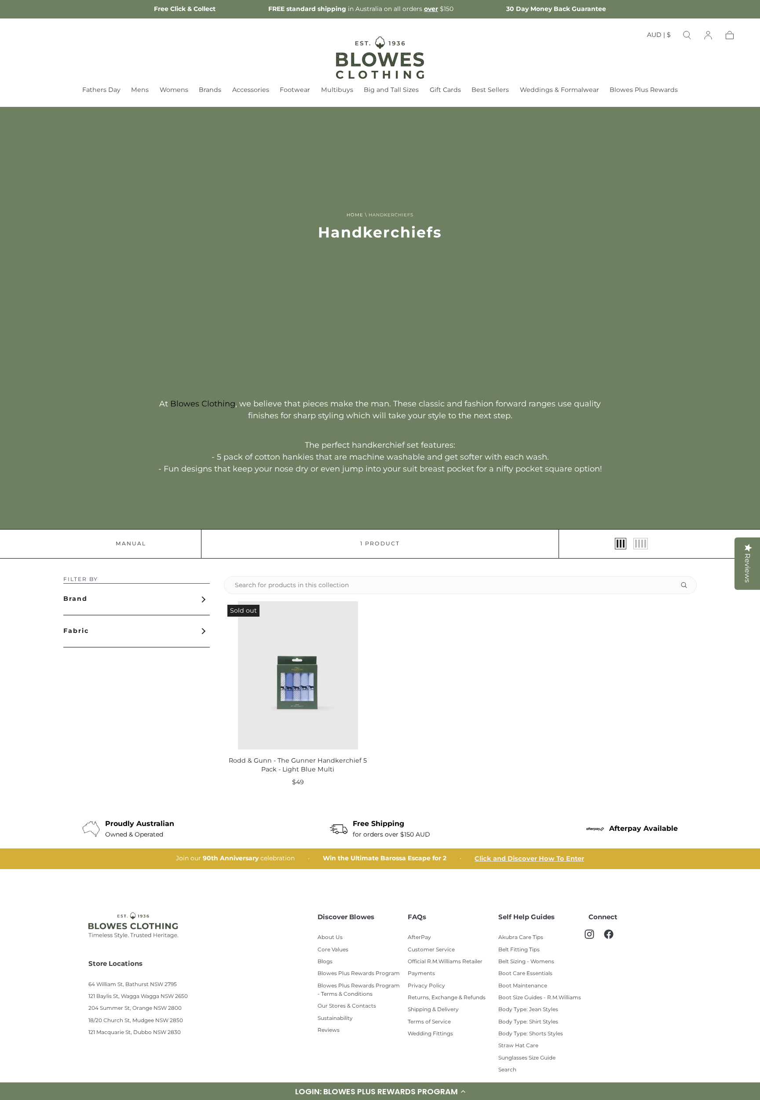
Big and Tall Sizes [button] (391, 91)
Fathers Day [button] (101, 91)
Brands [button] (210, 91)
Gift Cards (445, 91)
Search (507, 1070)
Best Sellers (490, 91)
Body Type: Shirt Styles (528, 1022)
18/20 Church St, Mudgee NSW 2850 (135, 1020)
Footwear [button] (295, 91)
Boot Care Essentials (525, 973)
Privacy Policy (426, 986)
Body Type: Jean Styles (528, 1009)
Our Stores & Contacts (347, 1006)
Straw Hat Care (518, 1046)
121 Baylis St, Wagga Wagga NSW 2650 (138, 996)
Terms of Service (429, 1022)
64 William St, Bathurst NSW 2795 (132, 984)
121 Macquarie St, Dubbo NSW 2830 (134, 1032)
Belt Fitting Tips (519, 950)
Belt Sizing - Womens (526, 961)
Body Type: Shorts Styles (530, 1034)
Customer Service (431, 950)
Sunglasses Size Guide (526, 1058)
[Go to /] (380, 58)
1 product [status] (379, 544)
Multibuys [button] (337, 91)
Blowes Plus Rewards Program (359, 973)
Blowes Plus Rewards (644, 91)
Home (355, 215)
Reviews (329, 1030)
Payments (421, 973)
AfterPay (419, 937)
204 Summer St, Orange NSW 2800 (135, 1008)
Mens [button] (140, 91)
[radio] (620, 543)
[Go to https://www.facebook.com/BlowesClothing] (613, 938)
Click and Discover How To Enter (529, 859)
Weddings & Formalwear (559, 91)
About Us (330, 937)
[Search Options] (687, 585)
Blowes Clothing (202, 404)
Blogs (325, 961)
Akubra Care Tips (520, 937)
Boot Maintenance (522, 986)
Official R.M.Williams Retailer (445, 961)
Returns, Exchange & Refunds (447, 998)
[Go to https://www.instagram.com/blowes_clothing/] (593, 938)
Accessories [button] (250, 91)
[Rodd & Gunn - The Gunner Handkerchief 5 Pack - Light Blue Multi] (298, 675)
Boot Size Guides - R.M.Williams (539, 998)
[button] (659, 37)
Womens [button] (174, 91)
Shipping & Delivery (433, 1009)
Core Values (333, 950)
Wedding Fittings (430, 1034)
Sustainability (335, 1018)
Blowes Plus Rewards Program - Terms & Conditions (359, 990)
